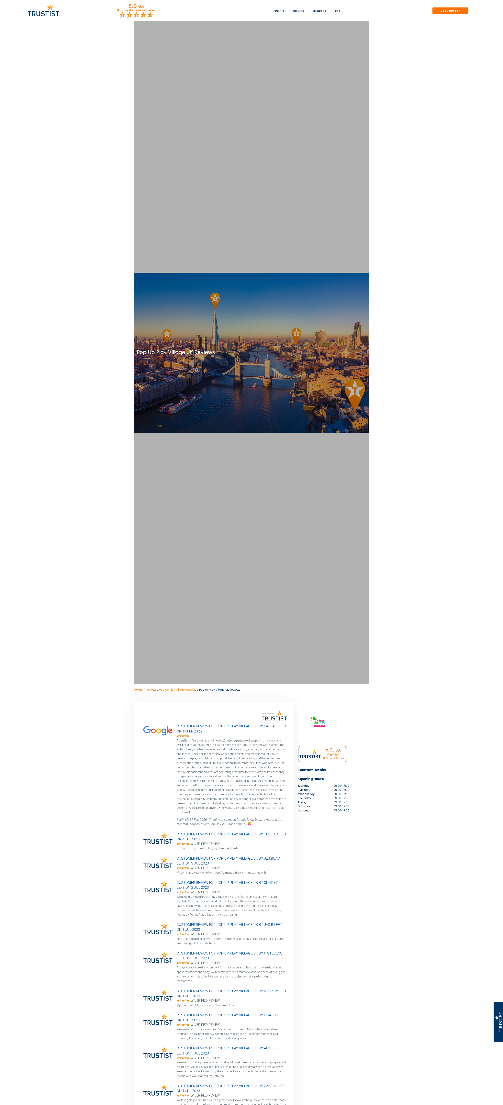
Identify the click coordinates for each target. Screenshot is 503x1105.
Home (138, 690)
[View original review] (160, 736)
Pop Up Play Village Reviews (177, 690)
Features (298, 11)
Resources (319, 11)
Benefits (278, 11)
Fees (337, 11)
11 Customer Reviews (333, 758)
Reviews (151, 690)
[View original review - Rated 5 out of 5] (183, 736)
